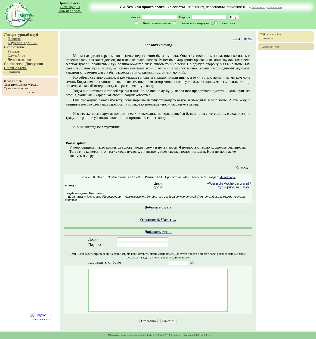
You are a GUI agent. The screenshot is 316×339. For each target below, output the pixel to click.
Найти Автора (15, 68)
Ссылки (132, 335)
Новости (14, 39)
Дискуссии (34, 64)
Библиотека (258, 7)
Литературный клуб (21, 35)
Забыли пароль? (70, 11)
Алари (174, 335)
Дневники (12, 72)
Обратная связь (117, 335)
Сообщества (14, 64)
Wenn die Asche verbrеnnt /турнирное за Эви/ (230, 185)
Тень (70, 185)
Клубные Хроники (22, 43)
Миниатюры (227, 177)
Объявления (274, 7)
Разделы (14, 51)
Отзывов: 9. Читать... (158, 220)
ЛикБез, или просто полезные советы (152, 7)
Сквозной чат (270, 46)
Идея (143, 335)
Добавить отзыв (158, 207)
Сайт (150, 335)
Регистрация (70, 7)
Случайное (16, 55)
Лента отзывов (19, 60)
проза (248, 38)
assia (236, 38)
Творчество (94, 196)
